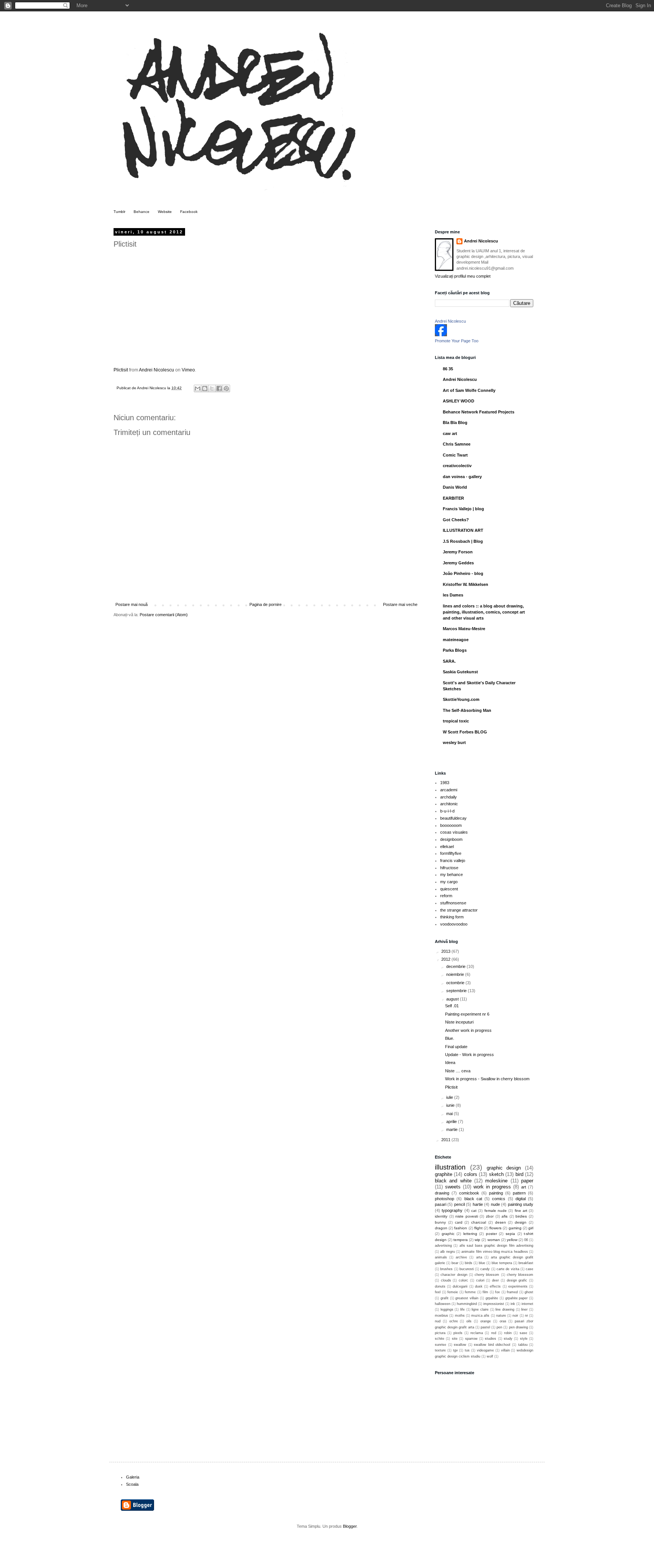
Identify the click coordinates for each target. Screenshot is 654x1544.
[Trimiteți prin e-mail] (197, 388)
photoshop (444, 1198)
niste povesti (466, 1216)
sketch (496, 1174)
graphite (443, 1174)
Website (165, 212)
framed (512, 1292)
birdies (521, 1216)
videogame (485, 1350)
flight (478, 1228)
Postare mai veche (400, 604)
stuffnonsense (453, 903)
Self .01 (452, 1005)
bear (455, 1263)
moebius (441, 1315)
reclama (476, 1333)
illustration (450, 1167)
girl (530, 1228)
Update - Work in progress (469, 1054)
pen (499, 1327)
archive (461, 1257)
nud (438, 1321)
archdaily (448, 797)
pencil (459, 1204)
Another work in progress (468, 1030)
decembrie (456, 966)
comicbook (469, 1193)
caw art (450, 433)
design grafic (517, 1280)
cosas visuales (454, 832)
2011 (446, 1139)
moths (460, 1315)
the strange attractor (459, 910)
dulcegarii (460, 1286)
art (523, 1187)
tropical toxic (456, 721)
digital (520, 1198)
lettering (470, 1234)
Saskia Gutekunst (460, 671)
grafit (444, 1298)
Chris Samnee (456, 444)
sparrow (471, 1339)
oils (469, 1321)
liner (524, 1309)
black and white (453, 1181)
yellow (512, 1240)
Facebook (189, 212)
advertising (443, 1245)
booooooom (451, 825)
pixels (457, 1333)
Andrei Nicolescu (156, 370)
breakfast (526, 1263)
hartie (478, 1204)
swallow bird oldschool (492, 1345)
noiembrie (455, 974)
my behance (451, 874)
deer (495, 1280)
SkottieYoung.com (461, 699)
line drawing (504, 1309)
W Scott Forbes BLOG (465, 732)
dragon (441, 1228)
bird (519, 1174)
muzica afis (480, 1315)
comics (498, 1198)
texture (440, 1350)
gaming (515, 1228)
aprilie (452, 1121)
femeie (452, 1292)
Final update (456, 1046)
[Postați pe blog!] (205, 388)
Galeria (132, 1477)
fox (497, 1292)
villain (505, 1350)
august (453, 999)
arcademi (448, 790)
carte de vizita (508, 1269)
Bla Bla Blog (455, 422)
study (508, 1339)
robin (508, 1333)
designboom (451, 839)
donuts (440, 1286)
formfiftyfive (450, 853)
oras (503, 1321)
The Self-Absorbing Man (467, 710)
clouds (446, 1280)
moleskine (496, 1181)
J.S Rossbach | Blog (463, 541)
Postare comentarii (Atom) (164, 614)
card (458, 1222)
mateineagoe (456, 639)
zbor (490, 1216)
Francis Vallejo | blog (463, 508)
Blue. (449, 1038)
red (493, 1333)
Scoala (132, 1484)
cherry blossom (487, 1275)
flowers (495, 1228)
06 (526, 1240)
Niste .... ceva (457, 1071)
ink (513, 1304)
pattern (519, 1193)
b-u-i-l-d (447, 811)
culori (480, 1280)
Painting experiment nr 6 (467, 1014)
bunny (440, 1222)
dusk (479, 1286)
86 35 (448, 369)
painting (496, 1193)
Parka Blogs (455, 650)
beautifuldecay (453, 818)
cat (473, 1210)
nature (501, 1315)
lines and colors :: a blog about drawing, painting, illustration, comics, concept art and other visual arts (484, 612)
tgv (455, 1350)
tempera (460, 1240)
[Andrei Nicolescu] (441, 334)
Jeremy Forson (458, 552)
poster (491, 1234)
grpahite (492, 1298)
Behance (141, 212)
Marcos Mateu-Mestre (464, 628)
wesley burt (454, 742)
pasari (440, 1204)
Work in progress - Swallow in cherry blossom (487, 1078)
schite (439, 1339)
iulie (450, 1097)
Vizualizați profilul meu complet (462, 276)
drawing (442, 1193)
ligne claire (480, 1309)
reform (446, 895)
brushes (446, 1269)
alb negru (447, 1252)
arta (479, 1257)
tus (467, 1350)
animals (441, 1257)
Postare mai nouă (131, 604)
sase (523, 1333)
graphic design (504, 1168)
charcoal (478, 1222)
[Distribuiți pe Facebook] (219, 388)
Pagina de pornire (265, 604)
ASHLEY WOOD (458, 401)
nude (495, 1204)
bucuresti (466, 1269)
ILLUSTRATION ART (463, 530)
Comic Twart (455, 455)
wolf (490, 1356)
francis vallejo (452, 860)
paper (527, 1181)
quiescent (449, 889)
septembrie (457, 990)
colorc (463, 1280)
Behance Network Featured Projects (478, 412)
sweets (453, 1187)
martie (452, 1129)
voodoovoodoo (453, 924)
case (529, 1269)
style (524, 1339)
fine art (521, 1210)
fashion (460, 1228)
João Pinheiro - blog (463, 573)
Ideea (450, 1062)
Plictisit (121, 370)
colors (470, 1174)
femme (470, 1292)
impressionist (493, 1304)
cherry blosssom (520, 1275)
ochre (453, 1321)
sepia (510, 1234)
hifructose (449, 867)
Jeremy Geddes (458, 563)
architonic (449, 804)
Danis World (455, 487)
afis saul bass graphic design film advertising (496, 1245)
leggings (447, 1309)
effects (495, 1286)
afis (504, 1216)
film (485, 1292)
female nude (495, 1210)
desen (500, 1222)
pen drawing (518, 1327)
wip (477, 1240)
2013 (446, 951)
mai (450, 1113)
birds (468, 1263)
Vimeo (188, 370)
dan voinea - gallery (462, 476)
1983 (444, 782)
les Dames (453, 595)
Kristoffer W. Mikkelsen (465, 584)
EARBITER (453, 498)
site (455, 1339)
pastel (485, 1327)
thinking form (452, 917)
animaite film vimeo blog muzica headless (494, 1252)
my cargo (449, 881)
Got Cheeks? (456, 519)
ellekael (447, 846)
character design (454, 1275)
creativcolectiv (457, 465)
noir (515, 1315)
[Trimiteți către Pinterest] (226, 388)
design (520, 1222)
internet (527, 1304)
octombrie (456, 982)
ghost (529, 1292)
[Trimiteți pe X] (212, 388)
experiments (518, 1286)
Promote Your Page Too (456, 341)
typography (452, 1210)
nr (526, 1315)
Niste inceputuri (459, 1022)
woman (493, 1240)
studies (490, 1339)
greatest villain (466, 1298)
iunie (451, 1105)
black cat (473, 1198)
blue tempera (502, 1263)
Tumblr (119, 212)
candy (485, 1269)
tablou (523, 1345)
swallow (460, 1345)
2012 (446, 959)
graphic (448, 1234)
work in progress (492, 1187)
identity (441, 1216)
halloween (442, 1304)
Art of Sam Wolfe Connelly (469, 390)
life (462, 1309)
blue (482, 1263)
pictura (440, 1333)
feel (438, 1292)
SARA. (449, 661)
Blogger (350, 1526)
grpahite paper (516, 1298)
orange (485, 1321)
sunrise (440, 1345)
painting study (520, 1204)
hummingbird (467, 1304)
